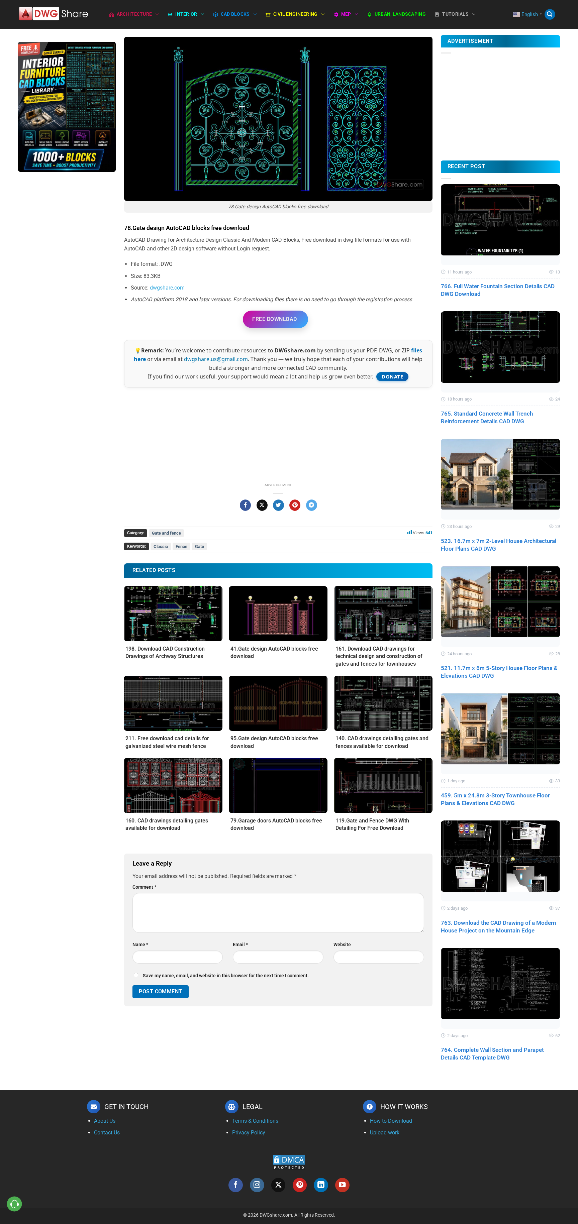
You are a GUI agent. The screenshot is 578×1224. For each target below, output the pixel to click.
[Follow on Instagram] (257, 1185)
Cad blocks (235, 14)
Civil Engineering (295, 14)
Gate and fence (166, 533)
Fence (181, 546)
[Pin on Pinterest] (294, 505)
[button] (550, 14)
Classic (161, 546)
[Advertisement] (67, 283)
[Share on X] (262, 505)
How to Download (391, 1121)
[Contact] (14, 1204)
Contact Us (107, 1132)
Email (240, 945)
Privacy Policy (248, 1132)
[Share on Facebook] (245, 505)
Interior (186, 14)
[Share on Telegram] (311, 505)
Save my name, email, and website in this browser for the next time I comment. (226, 976)
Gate (199, 546)
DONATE (392, 376)
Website (342, 945)
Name (140, 945)
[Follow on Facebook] (235, 1185)
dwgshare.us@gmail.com (216, 359)
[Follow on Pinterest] (300, 1185)
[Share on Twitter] (278, 505)
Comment (144, 887)
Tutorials (455, 14)
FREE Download (274, 319)
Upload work (384, 1132)
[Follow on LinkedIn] (321, 1185)
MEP (346, 14)
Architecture (134, 14)
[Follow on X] (278, 1185)
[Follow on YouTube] (342, 1185)
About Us (104, 1121)
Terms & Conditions (255, 1121)
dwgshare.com (167, 288)
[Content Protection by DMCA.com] (289, 1162)
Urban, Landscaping (400, 14)
